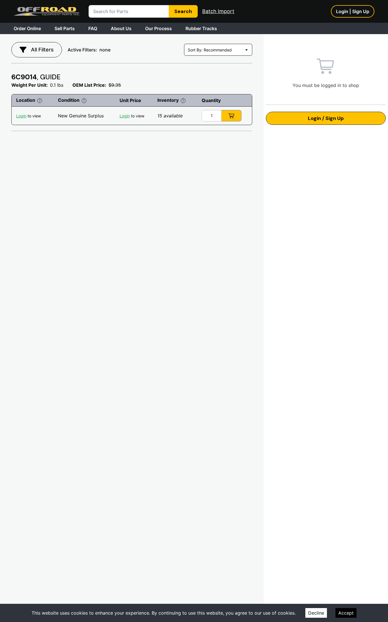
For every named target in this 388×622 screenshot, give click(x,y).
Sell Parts (65, 28)
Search (183, 11)
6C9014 (36, 76)
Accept (346, 613)
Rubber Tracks (201, 28)
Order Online (27, 28)
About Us (121, 28)
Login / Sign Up (326, 118)
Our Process (158, 28)
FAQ (92, 28)
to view (28, 115)
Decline (316, 613)
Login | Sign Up (352, 11)
